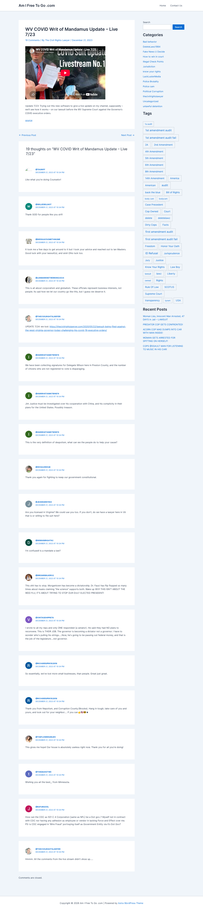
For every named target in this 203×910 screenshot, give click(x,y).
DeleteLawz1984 (151, 46)
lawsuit (148, 274)
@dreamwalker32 (44, 575)
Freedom (150, 246)
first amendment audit (159, 231)
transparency (152, 300)
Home (163, 5)
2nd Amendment (163, 144)
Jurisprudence (172, 253)
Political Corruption (153, 91)
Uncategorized (150, 101)
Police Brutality (151, 81)
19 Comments (32, 40)
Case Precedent (154, 204)
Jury (147, 260)
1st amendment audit (158, 130)
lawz (158, 273)
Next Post (127, 135)
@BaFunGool (42, 807)
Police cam (148, 86)
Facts (166, 224)
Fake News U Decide (154, 51)
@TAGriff (40, 169)
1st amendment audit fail (160, 137)
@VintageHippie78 (44, 617)
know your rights (152, 71)
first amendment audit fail (161, 239)
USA (178, 300)
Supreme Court (153, 293)
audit (165, 185)
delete (148, 218)
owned (148, 280)
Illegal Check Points (153, 61)
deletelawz (164, 218)
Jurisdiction (149, 66)
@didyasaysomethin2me (47, 239)
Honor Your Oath (170, 246)
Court (167, 211)
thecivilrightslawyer (153, 96)
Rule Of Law (152, 287)
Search (146, 22)
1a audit (148, 124)
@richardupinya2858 (46, 663)
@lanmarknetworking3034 (49, 278)
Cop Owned (151, 211)
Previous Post (27, 135)
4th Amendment (154, 151)
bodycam (163, 198)
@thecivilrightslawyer (47, 316)
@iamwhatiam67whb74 (47, 355)
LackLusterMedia (152, 76)
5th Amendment (154, 158)
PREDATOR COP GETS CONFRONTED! (163, 324)
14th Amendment (154, 178)
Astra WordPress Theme (130, 903)
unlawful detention (152, 106)
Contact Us (176, 5)
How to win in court (153, 56)
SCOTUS (169, 287)
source (28, 120)
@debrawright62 (44, 540)
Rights (159, 280)
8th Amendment (154, 171)
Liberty (171, 273)
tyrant (167, 300)
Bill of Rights (173, 192)
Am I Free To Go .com (37, 5)
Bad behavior (150, 41)
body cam (149, 198)
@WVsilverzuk (43, 467)
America (174, 178)
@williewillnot (43, 204)
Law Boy (175, 267)
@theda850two (43, 772)
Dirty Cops (151, 224)
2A (146, 144)
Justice (160, 260)
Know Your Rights (155, 267)
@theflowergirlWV (45, 737)
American (150, 185)
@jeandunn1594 (43, 502)
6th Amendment (154, 165)
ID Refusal (151, 253)
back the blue (152, 192)
